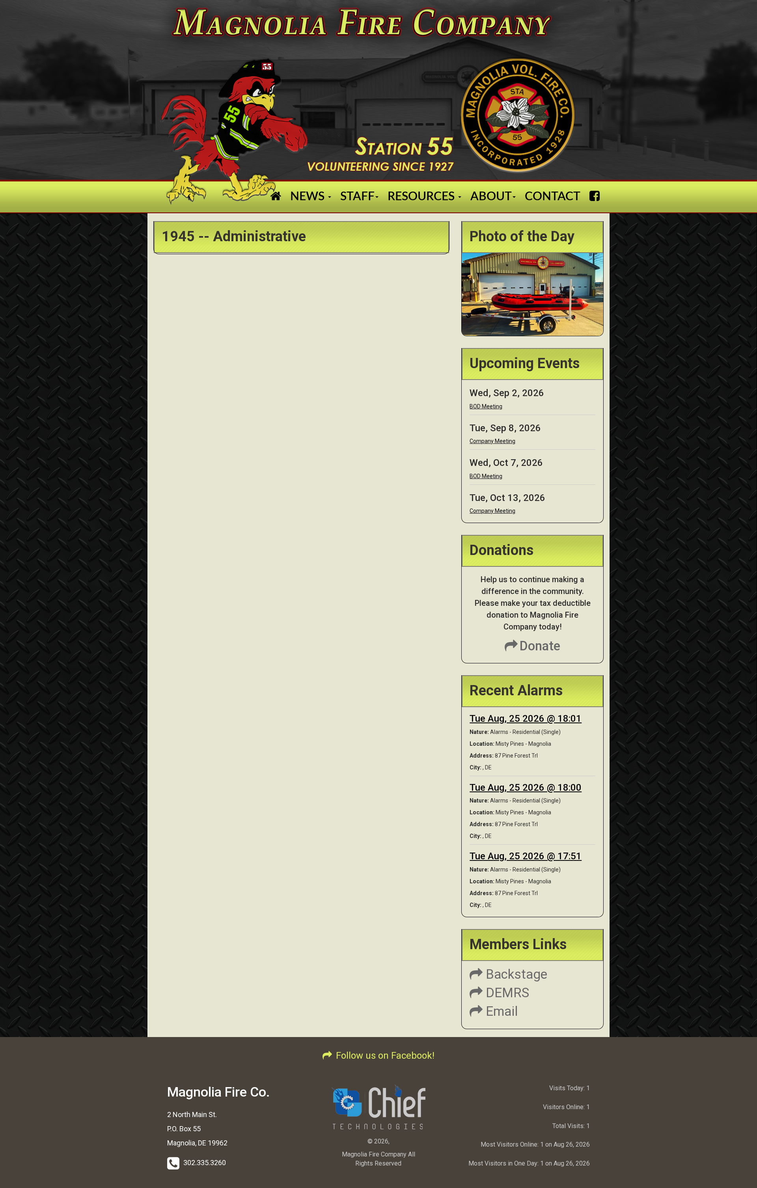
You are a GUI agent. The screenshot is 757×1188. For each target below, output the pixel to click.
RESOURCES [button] (422, 197)
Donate (540, 646)
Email (500, 1011)
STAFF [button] (357, 197)
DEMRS (506, 992)
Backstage (515, 974)
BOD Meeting (486, 406)
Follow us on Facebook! (385, 1055)
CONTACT (552, 197)
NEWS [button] (308, 197)
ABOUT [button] (491, 197)
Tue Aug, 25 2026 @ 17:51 (526, 856)
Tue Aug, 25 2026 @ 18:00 (526, 787)
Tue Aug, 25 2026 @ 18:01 (526, 718)
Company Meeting (492, 441)
